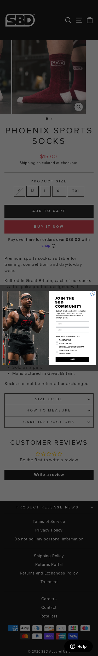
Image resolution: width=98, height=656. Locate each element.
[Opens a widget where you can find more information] (78, 646)
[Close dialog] (92, 294)
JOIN (72, 359)
